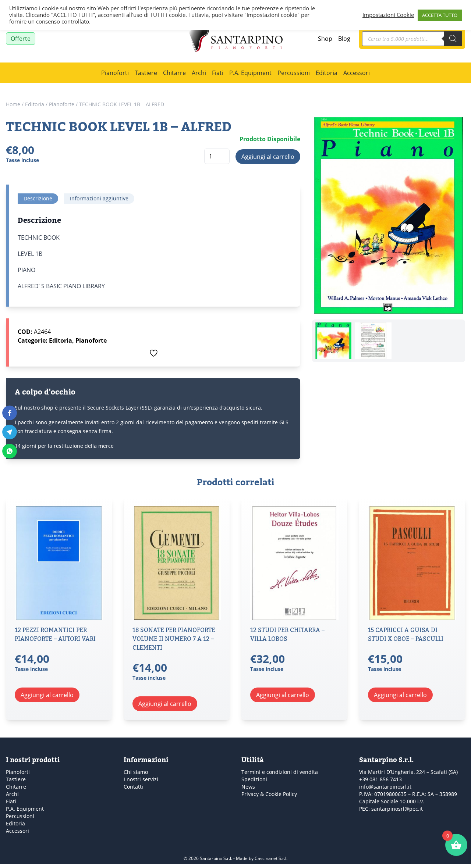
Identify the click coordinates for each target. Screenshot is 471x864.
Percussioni (293, 72)
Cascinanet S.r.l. (271, 858)
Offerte (21, 38)
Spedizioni (254, 779)
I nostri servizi (141, 779)
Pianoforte (61, 104)
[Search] (453, 38)
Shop (325, 38)
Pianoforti (115, 72)
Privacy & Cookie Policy (269, 793)
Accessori (356, 72)
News (248, 786)
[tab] (38, 198)
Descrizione (38, 198)
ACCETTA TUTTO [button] (439, 15)
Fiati (217, 72)
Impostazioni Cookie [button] (388, 15)
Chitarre (174, 72)
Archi (199, 72)
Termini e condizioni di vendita (279, 771)
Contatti (133, 786)
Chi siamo (136, 771)
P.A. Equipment (250, 72)
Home (13, 104)
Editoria (326, 72)
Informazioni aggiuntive (99, 198)
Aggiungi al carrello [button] (47, 695)
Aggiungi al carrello (267, 156)
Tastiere (146, 72)
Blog (344, 38)
